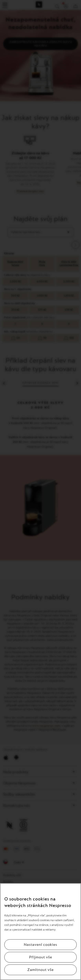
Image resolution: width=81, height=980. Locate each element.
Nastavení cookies (40, 944)
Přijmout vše (40, 957)
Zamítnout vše (40, 969)
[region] (40, 931)
